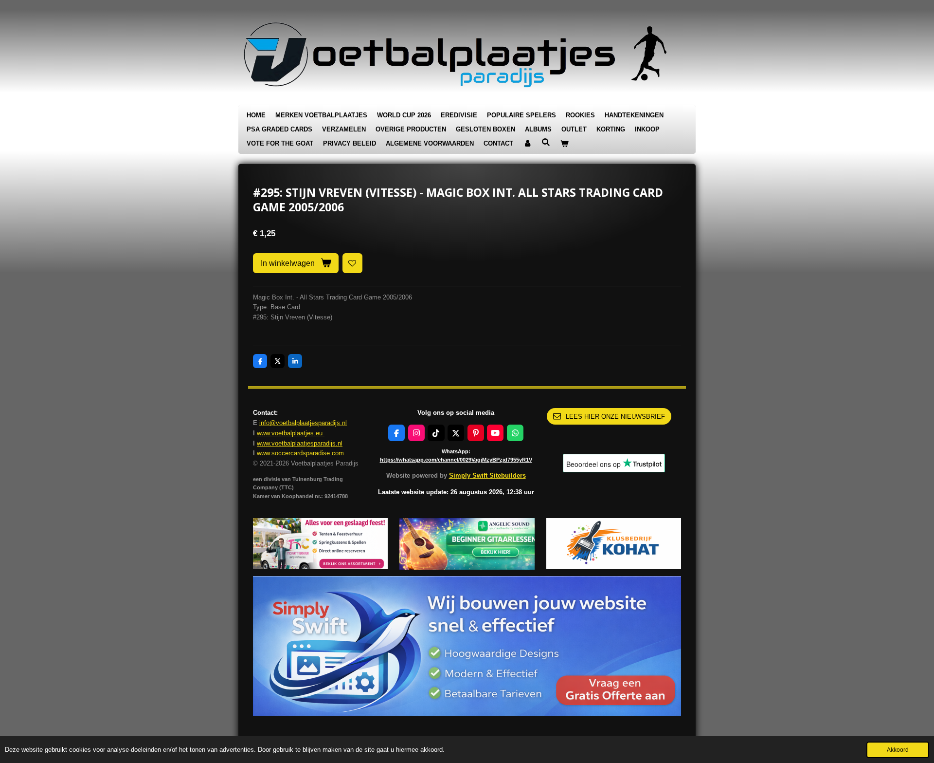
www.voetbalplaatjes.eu (290, 433)
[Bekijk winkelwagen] (564, 144)
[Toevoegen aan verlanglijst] (352, 263)
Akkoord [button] (898, 749)
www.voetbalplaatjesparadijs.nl (299, 443)
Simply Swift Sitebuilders (487, 475)
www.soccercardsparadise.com (300, 453)
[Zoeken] (546, 142)
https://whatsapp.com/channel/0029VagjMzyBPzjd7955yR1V (456, 460)
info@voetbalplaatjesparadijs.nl (303, 423)
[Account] (527, 144)
